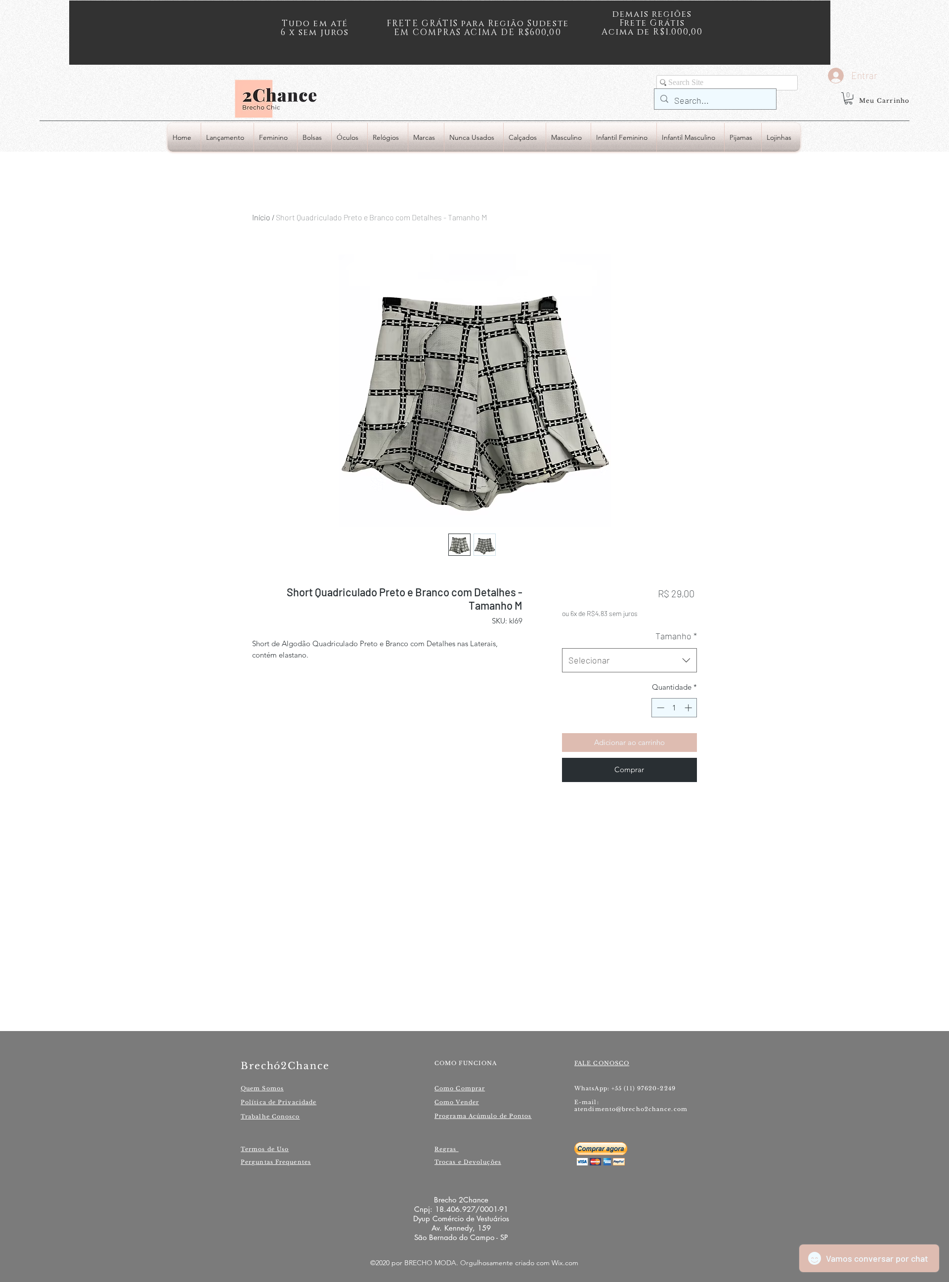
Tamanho (676, 635)
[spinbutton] (674, 708)
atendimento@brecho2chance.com (631, 1109)
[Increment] (689, 708)
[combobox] (629, 660)
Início (261, 217)
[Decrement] (659, 708)
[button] (848, 98)
